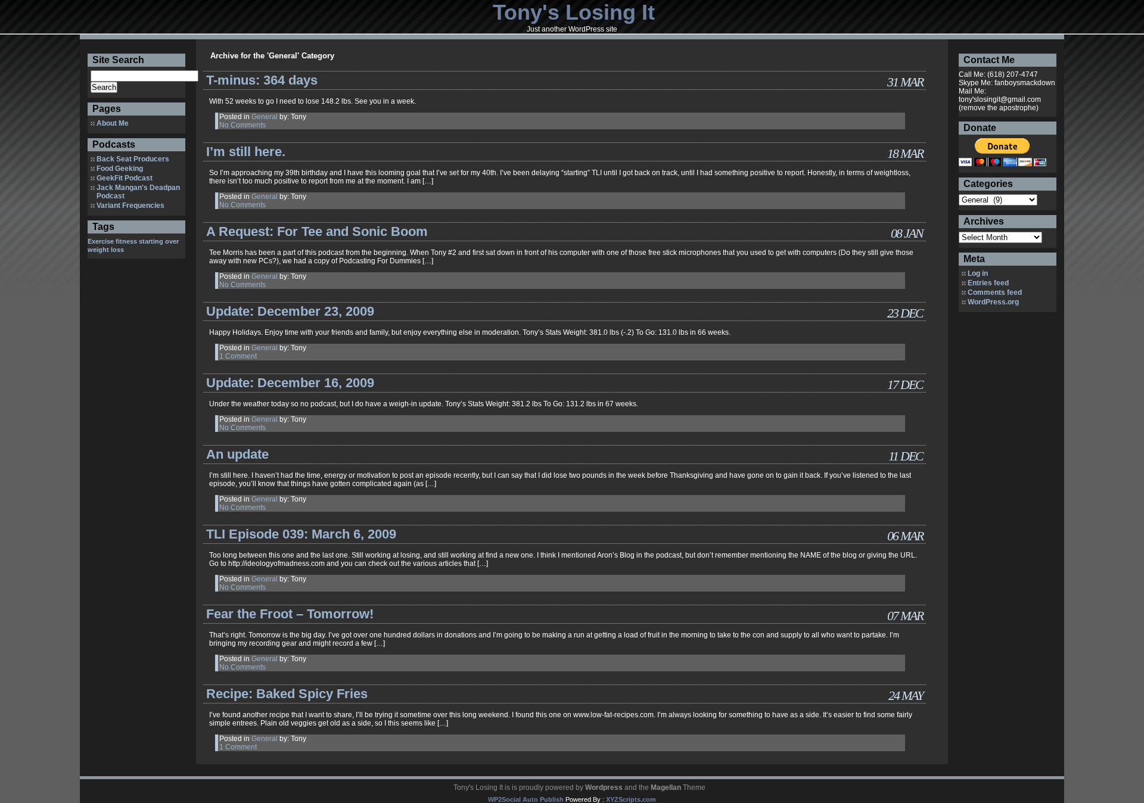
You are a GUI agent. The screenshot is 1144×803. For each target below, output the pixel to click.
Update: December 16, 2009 (290, 382)
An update (237, 454)
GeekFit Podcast (125, 178)
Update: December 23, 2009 (290, 311)
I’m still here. (245, 151)
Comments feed (995, 292)
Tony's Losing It (574, 12)
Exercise (101, 241)
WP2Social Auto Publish (526, 799)
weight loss (106, 249)
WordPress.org (993, 302)
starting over (159, 241)
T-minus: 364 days (262, 80)
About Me (113, 123)
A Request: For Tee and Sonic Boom (317, 231)
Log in (978, 273)
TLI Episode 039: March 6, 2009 (301, 534)
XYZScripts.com (631, 799)
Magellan (666, 787)
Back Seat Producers (133, 159)
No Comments (242, 125)
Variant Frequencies (130, 205)
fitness (126, 241)
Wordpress (604, 787)
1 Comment (238, 356)
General (264, 117)
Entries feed (988, 283)
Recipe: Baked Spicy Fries (287, 693)
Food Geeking (120, 168)
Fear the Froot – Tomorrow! (290, 613)
